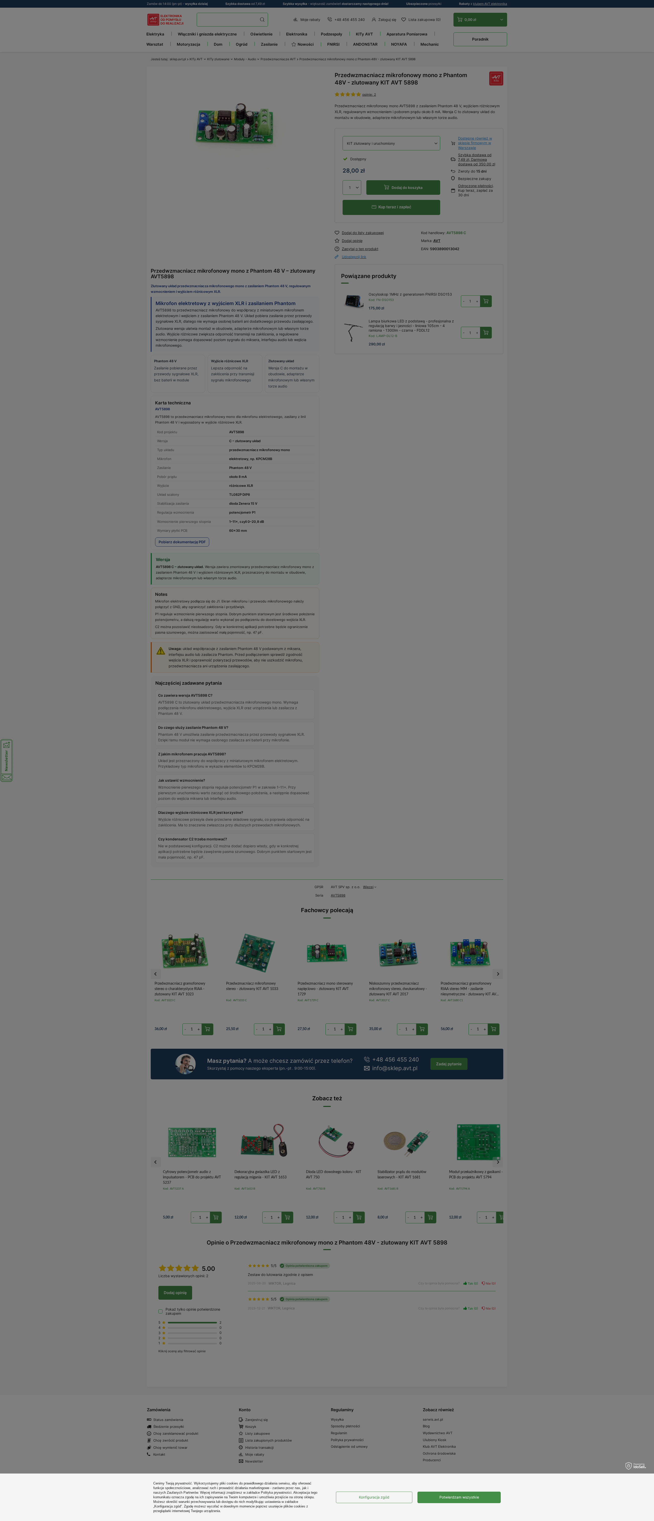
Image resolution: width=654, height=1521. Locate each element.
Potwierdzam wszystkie (459, 1497)
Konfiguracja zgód (374, 1497)
